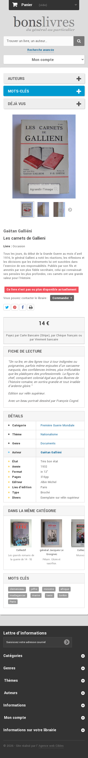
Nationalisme (49, 434)
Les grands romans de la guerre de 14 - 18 (21, 557)
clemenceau (17, 589)
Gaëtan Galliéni (51, 452)
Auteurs (16, 78)
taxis (49, 595)
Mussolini (82, 555)
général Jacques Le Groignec (51, 552)
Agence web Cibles (51, 746)
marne (36, 595)
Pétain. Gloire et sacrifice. (51, 561)
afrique (64, 589)
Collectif (21, 550)
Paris (13, 602)
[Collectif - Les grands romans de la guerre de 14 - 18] (21, 533)
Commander (61, 298)
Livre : (7, 246)
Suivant (70, 209)
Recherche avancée (40, 50)
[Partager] (22, 307)
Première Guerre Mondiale (57, 425)
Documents (48, 443)
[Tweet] (6, 307)
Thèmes (11, 680)
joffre (34, 589)
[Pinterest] (14, 307)
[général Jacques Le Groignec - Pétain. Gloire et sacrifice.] (51, 533)
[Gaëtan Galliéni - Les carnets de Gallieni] (27, 209)
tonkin (63, 595)
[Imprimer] (30, 307)
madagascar (17, 595)
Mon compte (15, 717)
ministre (49, 589)
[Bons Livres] (44, 23)
